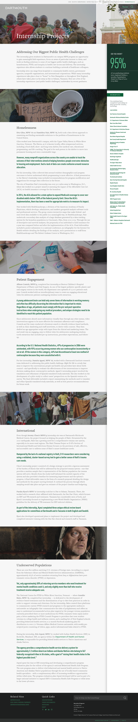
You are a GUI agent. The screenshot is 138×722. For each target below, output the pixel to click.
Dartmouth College (15, 700)
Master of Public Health (92, 2)
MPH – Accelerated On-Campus (106, 2)
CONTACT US (123, 720)
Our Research (45, 704)
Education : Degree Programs (79, 2)
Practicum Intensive (119, 2)
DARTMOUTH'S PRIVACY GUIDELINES (102, 720)
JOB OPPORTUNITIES (115, 720)
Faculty (44, 707)
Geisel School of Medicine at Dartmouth (20, 702)
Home (69, 2)
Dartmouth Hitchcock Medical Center (19, 704)
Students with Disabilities (48, 702)
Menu (125, 6)
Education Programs (47, 700)
